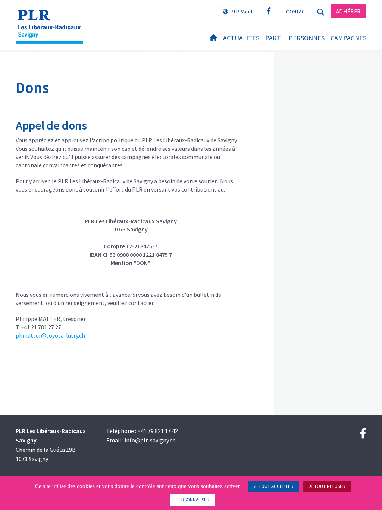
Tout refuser (329, 486)
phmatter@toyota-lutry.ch (50, 335)
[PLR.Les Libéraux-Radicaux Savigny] (52, 16)
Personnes (307, 38)
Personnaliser (193, 500)
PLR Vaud (242, 11)
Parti (274, 38)
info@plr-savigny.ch (150, 440)
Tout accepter (275, 486)
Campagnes (348, 38)
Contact (296, 11)
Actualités (241, 38)
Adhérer (348, 11)
